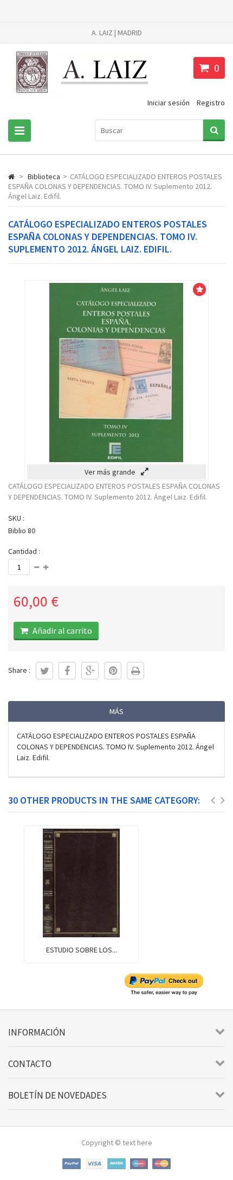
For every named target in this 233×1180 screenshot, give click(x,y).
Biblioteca (44, 176)
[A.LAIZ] (83, 98)
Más (116, 711)
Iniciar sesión (168, 103)
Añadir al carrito (61, 630)
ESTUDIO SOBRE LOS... (81, 950)
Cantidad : (24, 551)
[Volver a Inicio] (11, 176)
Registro (211, 103)
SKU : (16, 518)
